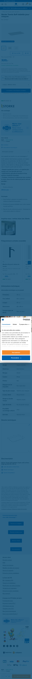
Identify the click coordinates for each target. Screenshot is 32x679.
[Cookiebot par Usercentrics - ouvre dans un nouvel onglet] (23, 320)
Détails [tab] (15, 324)
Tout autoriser (16, 352)
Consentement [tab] (6, 324)
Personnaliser (15, 358)
